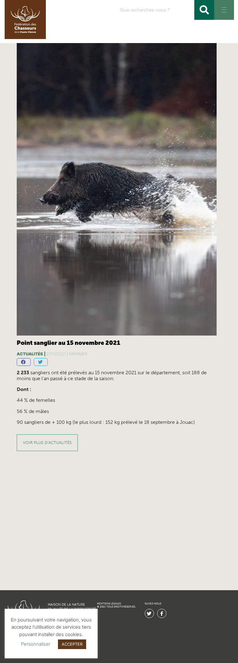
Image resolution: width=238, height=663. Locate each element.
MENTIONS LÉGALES (109, 603)
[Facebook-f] (161, 613)
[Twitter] (149, 613)
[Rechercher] (204, 10)
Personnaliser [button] (35, 644)
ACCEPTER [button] (72, 644)
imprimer (78, 354)
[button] (24, 362)
